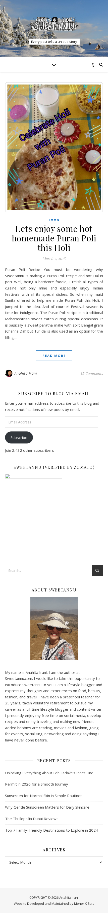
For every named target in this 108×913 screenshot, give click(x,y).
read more (54, 355)
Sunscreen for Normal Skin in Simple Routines (43, 795)
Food (54, 220)
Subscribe (19, 437)
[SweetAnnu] (54, 24)
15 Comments (91, 373)
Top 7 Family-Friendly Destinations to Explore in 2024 (51, 830)
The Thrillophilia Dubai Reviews (32, 818)
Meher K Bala (84, 903)
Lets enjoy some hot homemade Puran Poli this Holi (54, 238)
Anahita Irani (26, 373)
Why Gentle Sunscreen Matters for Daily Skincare (47, 807)
